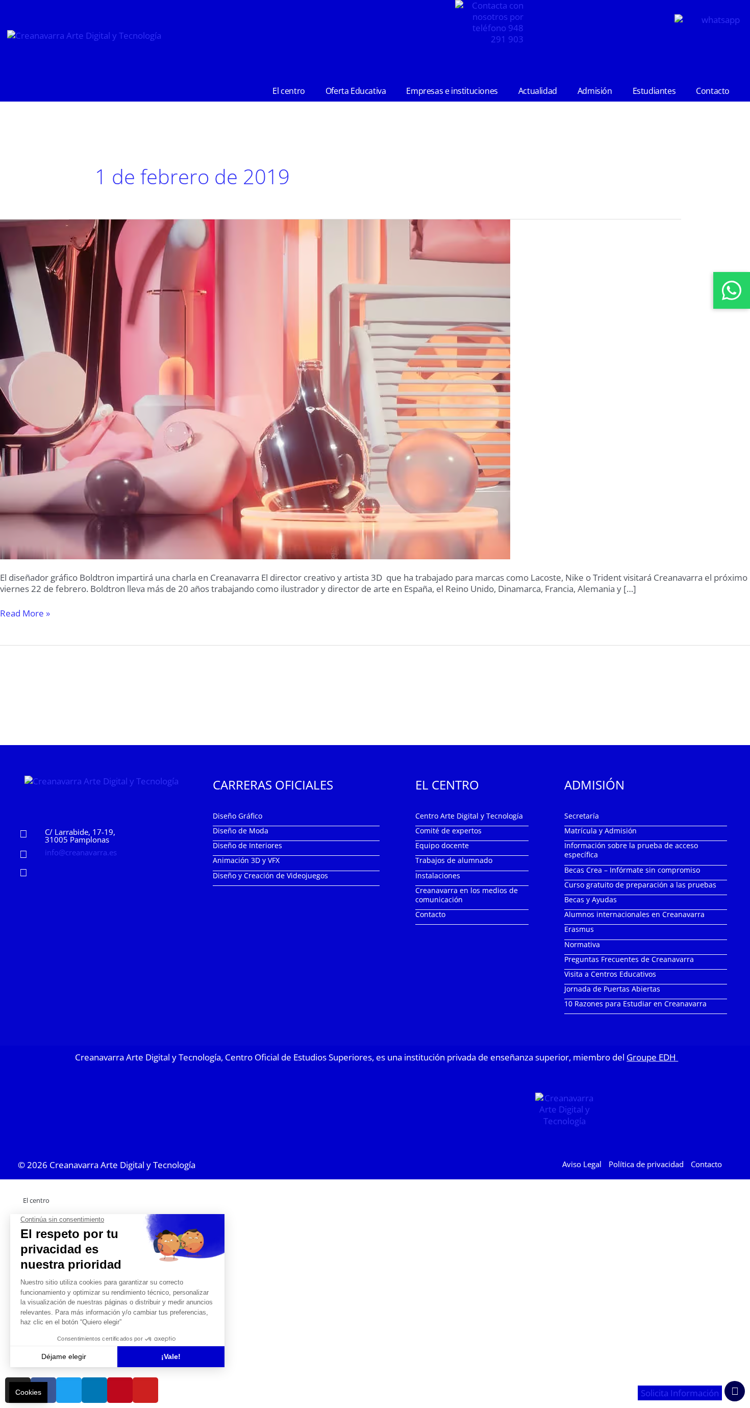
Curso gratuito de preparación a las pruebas (640, 885)
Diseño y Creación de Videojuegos (270, 875)
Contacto (713, 90)
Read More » (25, 613)
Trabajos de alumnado (453, 860)
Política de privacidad (646, 1164)
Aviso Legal (582, 1164)
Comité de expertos (448, 830)
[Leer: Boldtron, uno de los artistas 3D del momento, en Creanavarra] (255, 388)
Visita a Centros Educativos (610, 974)
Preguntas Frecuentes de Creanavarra (629, 959)
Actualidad (537, 90)
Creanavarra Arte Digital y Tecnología (122, 1165)
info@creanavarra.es (81, 852)
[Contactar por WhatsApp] (731, 290)
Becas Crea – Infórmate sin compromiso (632, 870)
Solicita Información (680, 1393)
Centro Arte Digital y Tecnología (469, 816)
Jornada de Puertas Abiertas (612, 989)
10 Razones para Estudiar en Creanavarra (635, 1003)
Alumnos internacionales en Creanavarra (634, 914)
